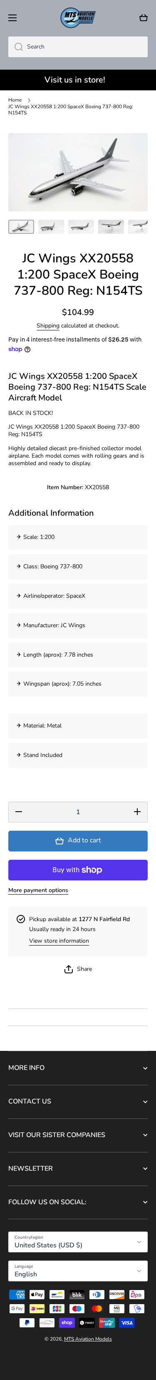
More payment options (38, 890)
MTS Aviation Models (88, 1339)
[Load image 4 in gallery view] (111, 227)
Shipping (48, 326)
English (26, 1274)
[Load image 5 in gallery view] (141, 227)
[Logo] (78, 17)
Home (15, 100)
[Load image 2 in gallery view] (51, 227)
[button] (143, 18)
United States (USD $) (48, 1245)
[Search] (15, 46)
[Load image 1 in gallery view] (21, 227)
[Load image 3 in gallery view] (81, 227)
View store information (59, 941)
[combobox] (78, 46)
